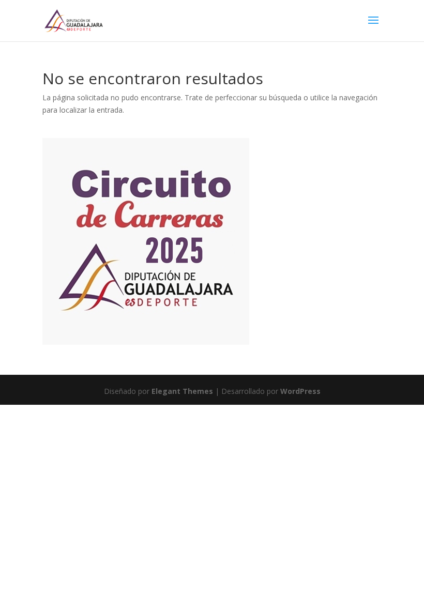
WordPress (300, 391)
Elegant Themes (182, 391)
